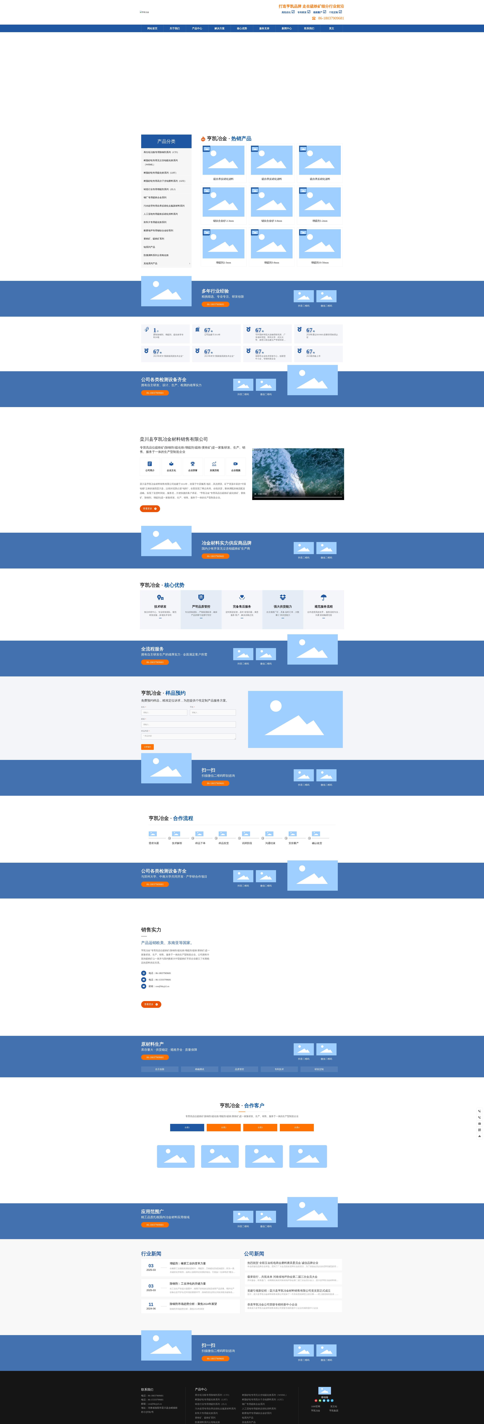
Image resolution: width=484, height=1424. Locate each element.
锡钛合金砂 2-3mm (223, 220)
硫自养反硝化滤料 (223, 179)
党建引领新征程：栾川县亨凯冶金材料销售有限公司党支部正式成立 (289, 1290)
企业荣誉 (192, 470)
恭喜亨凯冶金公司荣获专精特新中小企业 (272, 1304)
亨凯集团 (333, 1410)
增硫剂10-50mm (320, 262)
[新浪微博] (316, 1400)
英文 (331, 28)
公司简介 (150, 470)
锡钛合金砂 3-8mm (271, 220)
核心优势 (242, 28)
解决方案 (220, 28)
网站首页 (152, 28)
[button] (4, 70)
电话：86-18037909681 (160, 973)
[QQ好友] (324, 1400)
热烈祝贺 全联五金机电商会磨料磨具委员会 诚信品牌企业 (282, 1262)
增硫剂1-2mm (319, 220)
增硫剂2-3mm (223, 262)
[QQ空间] (328, 1400)
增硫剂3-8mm (271, 262)
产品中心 (197, 28)
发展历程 (214, 470)
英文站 (333, 1406)
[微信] (320, 1400)
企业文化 (171, 470)
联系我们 (309, 28)
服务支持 (264, 28)
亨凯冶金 (315, 1410)
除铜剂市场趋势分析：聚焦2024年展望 (193, 1303)
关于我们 (175, 28)
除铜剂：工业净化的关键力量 (188, 1283)
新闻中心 (287, 28)
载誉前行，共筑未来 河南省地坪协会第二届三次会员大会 (282, 1276)
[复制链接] (332, 1400)
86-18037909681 (331, 18)
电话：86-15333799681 (160, 979)
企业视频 (235, 470)
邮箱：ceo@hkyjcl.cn (159, 986)
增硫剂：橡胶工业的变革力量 (188, 1263)
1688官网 (315, 1406)
